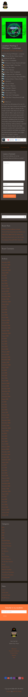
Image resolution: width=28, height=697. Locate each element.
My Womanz (5, 551)
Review (3, 564)
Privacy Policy (14, 653)
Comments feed (6, 595)
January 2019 (5, 480)
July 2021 (4, 401)
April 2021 (4, 409)
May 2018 (4, 502)
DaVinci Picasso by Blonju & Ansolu (11, 229)
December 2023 (6, 325)
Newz (3, 553)
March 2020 (5, 444)
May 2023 (4, 344)
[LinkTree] (22, 678)
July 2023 (4, 338)
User (14, 657)
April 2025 (4, 283)
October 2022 (5, 362)
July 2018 (4, 496)
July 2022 (4, 370)
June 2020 (4, 436)
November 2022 (6, 359)
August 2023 (5, 336)
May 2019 (4, 470)
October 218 (5, 515)
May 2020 (4, 438)
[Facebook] (11, 678)
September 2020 (6, 428)
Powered (9, 691)
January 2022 (5, 386)
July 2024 (4, 307)
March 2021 (5, 412)
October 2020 (5, 425)
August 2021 (5, 399)
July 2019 (4, 465)
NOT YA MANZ (5, 9)
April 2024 (4, 315)
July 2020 (4, 433)
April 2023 (4, 346)
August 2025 (5, 272)
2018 (3, 527)
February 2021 (5, 415)
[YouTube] (8, 678)
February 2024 (5, 320)
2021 (3, 535)
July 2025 (4, 275)
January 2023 (5, 354)
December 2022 (6, 357)
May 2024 (4, 312)
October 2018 (5, 488)
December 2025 (6, 262)
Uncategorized (5, 577)
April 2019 (4, 473)
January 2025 (5, 291)
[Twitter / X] (17, 678)
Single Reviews (6, 567)
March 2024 (5, 317)
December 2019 (6, 452)
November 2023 (6, 328)
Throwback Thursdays (7, 575)
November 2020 (6, 423)
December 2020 (6, 420)
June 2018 (4, 499)
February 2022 (5, 383)
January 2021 (5, 417)
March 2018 (5, 507)
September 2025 (6, 270)
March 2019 (5, 475)
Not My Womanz (6, 559)
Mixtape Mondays (6, 546)
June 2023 (4, 341)
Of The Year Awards (7, 561)
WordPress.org (5, 597)
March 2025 (5, 286)
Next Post (24, 147)
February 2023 (5, 351)
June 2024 (4, 309)
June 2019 (4, 467)
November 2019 (6, 454)
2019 (3, 530)
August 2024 (5, 304)
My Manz (12, 50)
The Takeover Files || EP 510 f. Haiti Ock (12, 240)
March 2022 (5, 380)
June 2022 (4, 373)
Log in (3, 589)
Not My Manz (5, 556)
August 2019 (5, 462)
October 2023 (5, 330)
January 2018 (5, 512)
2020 (3, 532)
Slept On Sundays (6, 569)
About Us (14, 648)
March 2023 (5, 349)
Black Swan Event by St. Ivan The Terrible (13, 237)
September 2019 (6, 459)
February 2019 (5, 478)
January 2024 (5, 322)
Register (14, 655)
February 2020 (6, 446)
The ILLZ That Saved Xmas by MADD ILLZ (13, 232)
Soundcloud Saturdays (8, 572)
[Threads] (19, 678)
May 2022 (4, 375)
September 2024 (6, 301)
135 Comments (5, 50)
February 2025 (5, 288)
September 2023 (6, 333)
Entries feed (5, 592)
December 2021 (6, 388)
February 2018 (5, 509)
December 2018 (6, 483)
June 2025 (4, 278)
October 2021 (5, 394)
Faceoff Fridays (6, 540)
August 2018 (5, 494)
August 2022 (5, 367)
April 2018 (4, 504)
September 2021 (6, 396)
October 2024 (5, 299)
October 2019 (5, 457)
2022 (3, 538)
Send (5, 616)
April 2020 (5, 441)
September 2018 (6, 491)
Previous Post (5, 147)
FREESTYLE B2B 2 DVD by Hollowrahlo (12, 234)
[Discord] (5, 678)
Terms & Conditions (14, 651)
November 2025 (6, 265)
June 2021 (4, 404)
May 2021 (4, 407)
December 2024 (6, 294)
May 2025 (4, 280)
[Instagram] (14, 678)
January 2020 (5, 449)
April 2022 (4, 378)
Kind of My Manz (6, 543)
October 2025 (5, 267)
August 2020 (5, 430)
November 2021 (6, 391)
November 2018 (6, 486)
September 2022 (6, 365)
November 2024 (6, 296)
